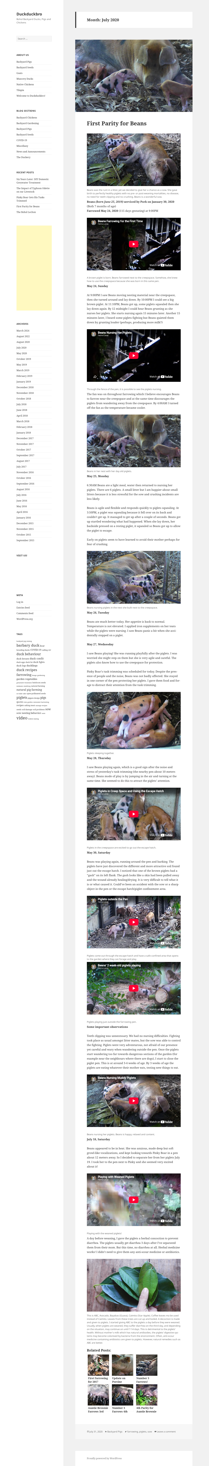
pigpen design (34, 698)
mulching (27, 686)
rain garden (28, 702)
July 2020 (21, 347)
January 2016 (23, 517)
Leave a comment (166, 1431)
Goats (19, 73)
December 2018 (25, 387)
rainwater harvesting (41, 702)
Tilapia (20, 90)
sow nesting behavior (28, 713)
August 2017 (23, 461)
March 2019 (22, 370)
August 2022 (23, 336)
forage (34, 675)
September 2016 (25, 483)
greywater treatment (24, 683)
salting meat (29, 705)
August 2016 (23, 489)
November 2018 (25, 393)
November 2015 (25, 529)
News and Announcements (30, 151)
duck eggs (20, 662)
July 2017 (21, 466)
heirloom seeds (39, 682)
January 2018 (23, 432)
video (21, 718)
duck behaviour (28, 654)
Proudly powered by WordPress (104, 1458)
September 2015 (25, 540)
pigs (43, 697)
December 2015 (25, 523)
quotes (19, 701)
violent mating (33, 719)
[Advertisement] (34, 268)
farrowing (23, 675)
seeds (18, 709)
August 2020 (23, 342)
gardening (41, 675)
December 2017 (25, 438)
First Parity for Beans (28, 206)
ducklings (32, 665)
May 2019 (21, 364)
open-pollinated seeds (36, 693)
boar (42, 645)
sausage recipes (41, 706)
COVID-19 (21, 140)
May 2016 (21, 506)
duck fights (39, 662)
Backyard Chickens (26, 117)
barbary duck (27, 645)
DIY (49, 650)
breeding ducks (23, 650)
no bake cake (21, 694)
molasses (19, 686)
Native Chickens (25, 84)
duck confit (37, 658)
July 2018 (21, 404)
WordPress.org (24, 619)
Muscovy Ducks (24, 78)
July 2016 (21, 495)
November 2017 (25, 444)
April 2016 (22, 512)
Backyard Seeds (25, 67)
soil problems (39, 709)
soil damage (27, 709)
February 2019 (24, 376)
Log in (19, 602)
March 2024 (22, 330)
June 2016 (21, 500)
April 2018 (22, 415)
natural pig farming (29, 689)
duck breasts (22, 658)
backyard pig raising (24, 641)
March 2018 (22, 421)
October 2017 (23, 449)
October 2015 (23, 534)
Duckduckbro (29, 14)
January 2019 (23, 381)
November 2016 (25, 472)
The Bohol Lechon (26, 212)
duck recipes (26, 670)
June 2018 (21, 410)
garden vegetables (26, 679)
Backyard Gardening (27, 123)
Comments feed (24, 613)
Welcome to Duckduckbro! (30, 95)
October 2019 (23, 359)
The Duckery (23, 157)
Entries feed (23, 607)
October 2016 (23, 478)
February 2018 (24, 427)
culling (45, 650)
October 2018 (23, 398)
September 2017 (25, 455)
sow (48, 709)
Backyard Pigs (24, 61)
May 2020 (21, 353)
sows (43, 713)
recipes (20, 705)
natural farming (38, 686)
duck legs (21, 665)
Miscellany (22, 145)
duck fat (29, 662)
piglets (21, 697)
